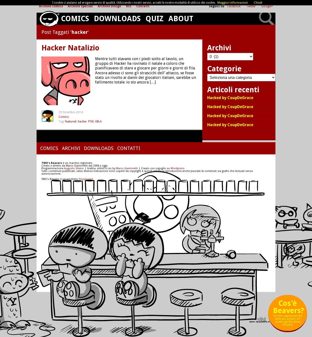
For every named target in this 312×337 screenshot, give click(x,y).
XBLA (98, 121)
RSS (128, 6)
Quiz (155, 18)
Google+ (267, 6)
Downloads (117, 18)
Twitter (251, 6)
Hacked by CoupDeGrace (230, 98)
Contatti (142, 6)
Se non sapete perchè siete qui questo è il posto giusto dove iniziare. (288, 314)
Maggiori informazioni (232, 2)
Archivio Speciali (80, 6)
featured (70, 121)
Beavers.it (49, 19)
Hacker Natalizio (70, 48)
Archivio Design (109, 6)
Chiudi (258, 2)
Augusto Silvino (74, 168)
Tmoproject (86, 179)
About (180, 18)
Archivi (71, 148)
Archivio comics (51, 6)
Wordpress (178, 168)
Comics (75, 18)
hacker (82, 121)
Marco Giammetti (126, 168)
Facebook (234, 6)
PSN (91, 121)
